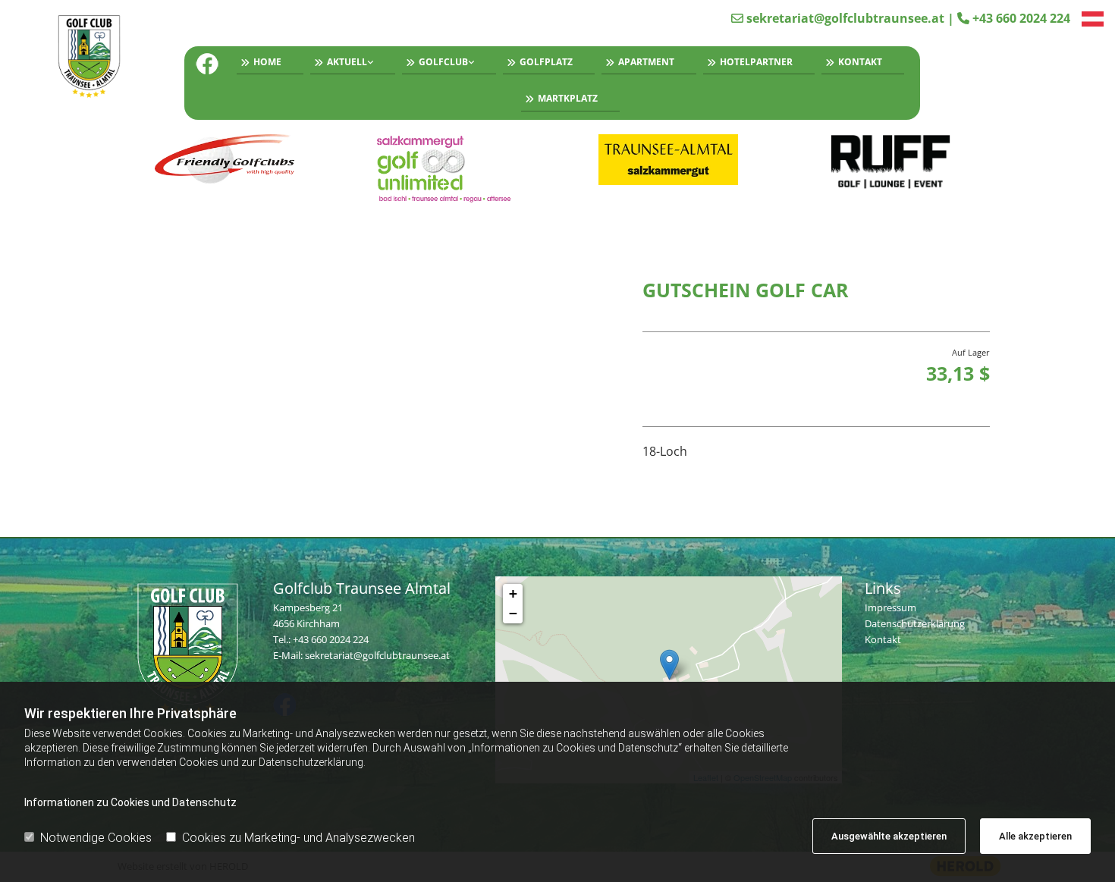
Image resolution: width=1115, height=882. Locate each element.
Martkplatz (568, 98)
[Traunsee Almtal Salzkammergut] (668, 160)
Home (267, 61)
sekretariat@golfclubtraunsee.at (845, 18)
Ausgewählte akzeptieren (889, 836)
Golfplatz (546, 61)
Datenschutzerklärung (915, 623)
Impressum (890, 607)
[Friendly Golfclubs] (225, 160)
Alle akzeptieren (1035, 836)
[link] (349, 64)
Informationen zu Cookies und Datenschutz (130, 802)
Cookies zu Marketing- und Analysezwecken (298, 837)
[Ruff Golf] (891, 162)
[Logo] (95, 58)
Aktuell (347, 61)
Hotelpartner (756, 61)
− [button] (513, 613)
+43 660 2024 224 (1021, 18)
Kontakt (860, 61)
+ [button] (513, 593)
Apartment (646, 61)
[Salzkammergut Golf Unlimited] (447, 168)
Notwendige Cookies (96, 837)
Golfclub (443, 61)
